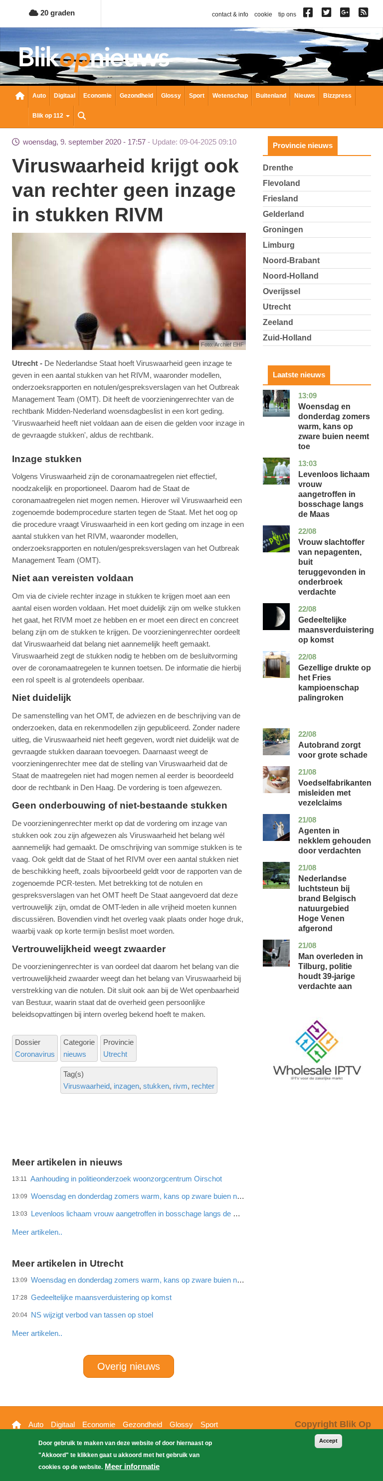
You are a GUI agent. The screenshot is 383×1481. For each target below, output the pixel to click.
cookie (263, 14)
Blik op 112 (48, 115)
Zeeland (278, 322)
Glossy (171, 95)
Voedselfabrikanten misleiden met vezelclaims (335, 793)
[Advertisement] (193, 1210)
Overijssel (281, 291)
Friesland (280, 198)
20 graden (56, 12)
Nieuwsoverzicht (20, 97)
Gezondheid (136, 95)
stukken (156, 1086)
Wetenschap (230, 95)
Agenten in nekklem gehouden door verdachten (334, 840)
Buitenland (271, 95)
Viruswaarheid (86, 1086)
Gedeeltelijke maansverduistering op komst (336, 630)
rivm (180, 1086)
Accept (328, 1441)
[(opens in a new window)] (309, 14)
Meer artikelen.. (37, 1333)
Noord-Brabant (291, 260)
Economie (97, 95)
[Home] (94, 59)
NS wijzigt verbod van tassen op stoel (92, 1315)
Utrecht (115, 1054)
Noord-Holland (291, 276)
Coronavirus (35, 1054)
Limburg (279, 245)
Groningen (283, 229)
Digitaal (64, 95)
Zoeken (81, 117)
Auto (39, 95)
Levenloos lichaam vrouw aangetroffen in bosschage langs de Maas (334, 494)
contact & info (230, 14)
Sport (196, 95)
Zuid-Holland (287, 337)
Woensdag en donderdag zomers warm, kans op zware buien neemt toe (334, 426)
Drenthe (278, 168)
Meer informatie (132, 1466)
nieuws (74, 1054)
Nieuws (304, 95)
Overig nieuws (128, 1366)
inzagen (126, 1086)
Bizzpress (337, 95)
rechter (203, 1086)
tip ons (287, 14)
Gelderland (283, 214)
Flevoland (281, 183)
